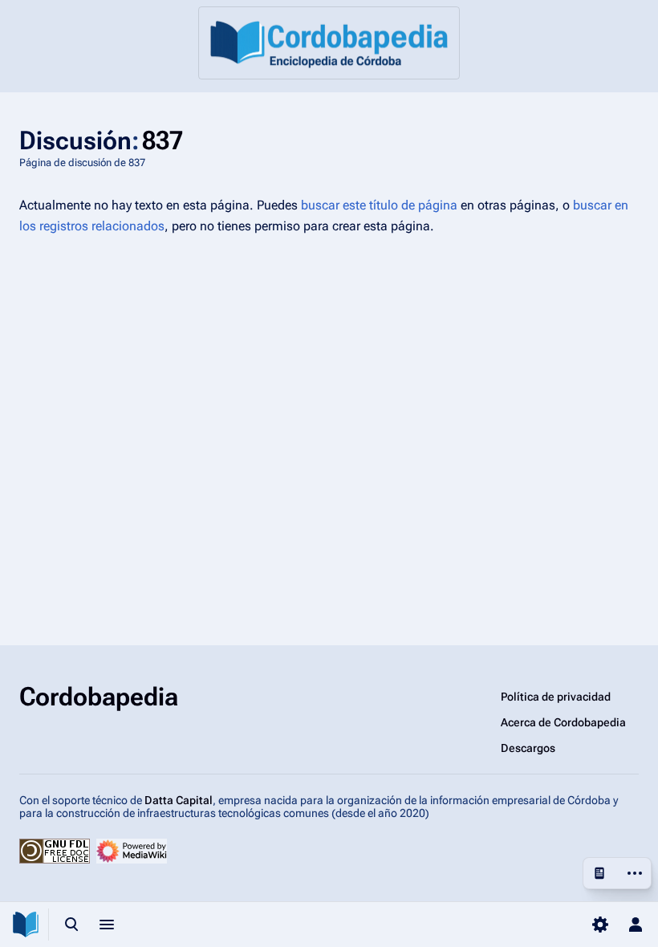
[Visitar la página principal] (26, 924)
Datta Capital (178, 800)
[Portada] (329, 42)
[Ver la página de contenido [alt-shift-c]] (599, 873)
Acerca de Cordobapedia (563, 722)
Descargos (528, 748)
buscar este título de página (379, 205)
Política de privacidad (556, 696)
